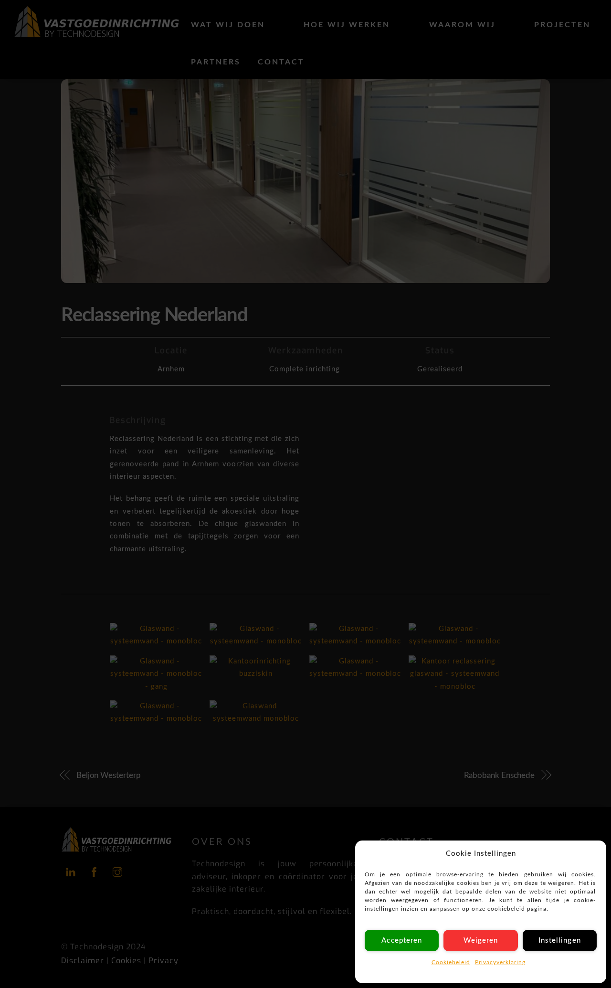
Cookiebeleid (451, 962)
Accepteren (401, 940)
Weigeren (481, 940)
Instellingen (559, 940)
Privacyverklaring (500, 962)
